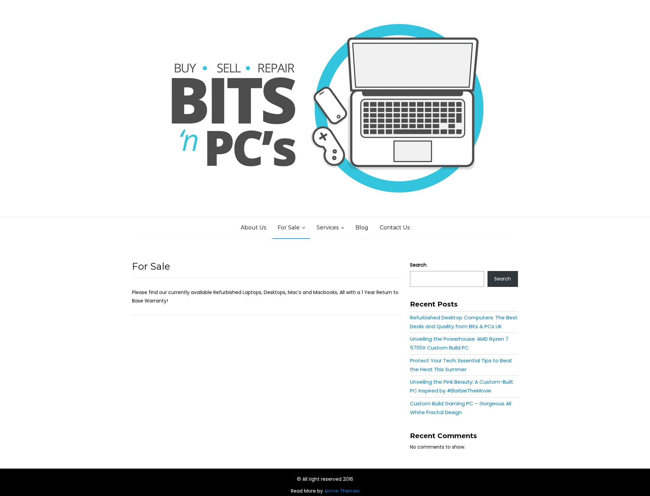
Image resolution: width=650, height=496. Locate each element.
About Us (253, 227)
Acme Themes (342, 491)
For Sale (289, 227)
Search (418, 265)
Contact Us (395, 227)
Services (328, 227)
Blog (361, 227)
